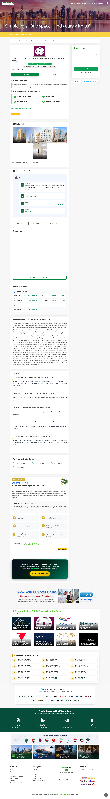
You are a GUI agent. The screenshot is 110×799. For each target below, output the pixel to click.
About (12, 34)
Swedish (78, 700)
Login (78, 3)
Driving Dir (55, 74)
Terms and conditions (16, 776)
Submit (86, 69)
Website (19, 223)
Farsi (46, 696)
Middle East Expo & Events (17, 783)
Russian (80, 696)
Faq (11, 774)
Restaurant (36, 769)
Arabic (31, 696)
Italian (69, 700)
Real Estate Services (32, 41)
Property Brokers (51, 96)
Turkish (89, 696)
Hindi (72, 696)
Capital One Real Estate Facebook (31, 543)
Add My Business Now (40, 573)
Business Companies (39, 780)
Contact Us (13, 787)
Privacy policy (14, 778)
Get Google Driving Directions (40, 278)
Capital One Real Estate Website (34, 544)
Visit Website (29, 211)
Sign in (107, 3)
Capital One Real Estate (24, 96)
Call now (54, 223)
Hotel (34, 772)
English (23, 696)
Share (77, 81)
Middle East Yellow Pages (62, 794)
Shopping (35, 774)
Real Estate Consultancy (53, 101)
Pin (95, 81)
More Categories (38, 783)
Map (22, 34)
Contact (100, 3)
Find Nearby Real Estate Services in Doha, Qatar (37, 611)
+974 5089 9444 (30, 197)
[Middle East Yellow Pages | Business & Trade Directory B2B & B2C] (8, 3)
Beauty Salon (37, 778)
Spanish (42, 700)
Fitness (35, 776)
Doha (20, 41)
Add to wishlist (86, 73)
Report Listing (15, 114)
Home (67, 3)
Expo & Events (93, 3)
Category (84, 3)
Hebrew (55, 696)
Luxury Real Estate (22, 101)
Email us (37, 223)
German (61, 700)
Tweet (87, 81)
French (33, 700)
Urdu (39, 696)
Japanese (51, 700)
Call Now (26, 74)
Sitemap (12, 785)
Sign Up (73, 3)
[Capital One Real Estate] (20, 136)
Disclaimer (13, 780)
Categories (13, 772)
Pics (17, 34)
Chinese (64, 696)
